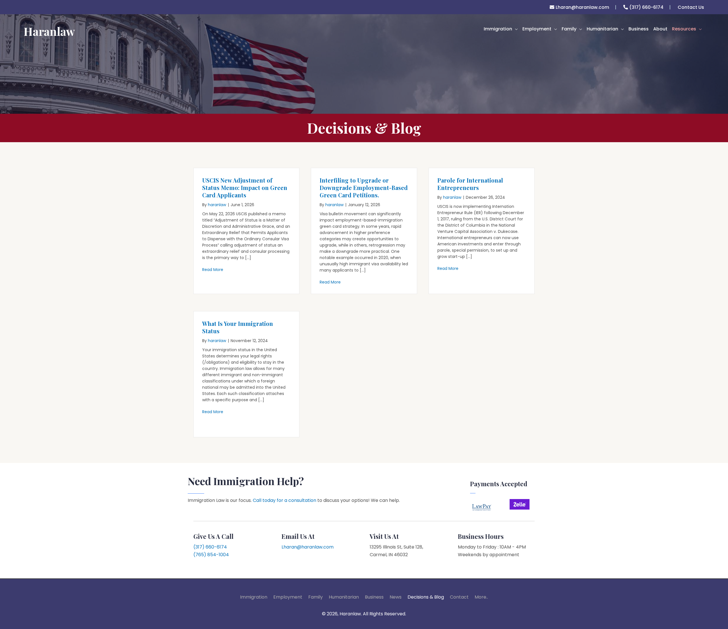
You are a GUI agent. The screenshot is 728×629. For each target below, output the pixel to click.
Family (315, 597)
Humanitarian (344, 597)
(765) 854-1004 (211, 554)
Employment (287, 597)
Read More (212, 269)
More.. (481, 597)
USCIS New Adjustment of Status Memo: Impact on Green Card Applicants (244, 187)
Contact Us (691, 7)
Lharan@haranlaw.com (582, 7)
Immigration (253, 597)
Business (374, 597)
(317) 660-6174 (646, 7)
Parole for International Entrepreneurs (470, 183)
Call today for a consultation (284, 500)
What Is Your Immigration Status (237, 327)
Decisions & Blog (426, 597)
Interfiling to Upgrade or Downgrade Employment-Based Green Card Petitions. (364, 187)
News (396, 597)
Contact (459, 597)
